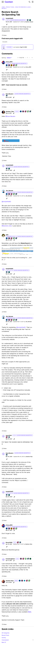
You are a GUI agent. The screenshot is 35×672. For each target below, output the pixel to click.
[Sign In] (32, 2)
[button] (3, 19)
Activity (4, 637)
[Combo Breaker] (12, 65)
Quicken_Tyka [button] (10, 111)
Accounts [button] (5, 41)
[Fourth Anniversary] (26, 111)
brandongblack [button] (10, 558)
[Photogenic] (7, 65)
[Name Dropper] (9, 65)
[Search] (29, 2)
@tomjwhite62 (6, 201)
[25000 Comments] (16, 238)
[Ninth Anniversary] (12, 194)
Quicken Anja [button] (29, 456)
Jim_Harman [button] (9, 190)
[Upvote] (4, 46)
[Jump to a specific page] (32, 57)
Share (4, 35)
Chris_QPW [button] (9, 61)
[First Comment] (28, 20)
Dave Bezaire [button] (9, 94)
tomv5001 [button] (9, 435)
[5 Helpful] (30, 559)
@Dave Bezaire (10, 116)
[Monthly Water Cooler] (25, 581)
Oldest (9, 58)
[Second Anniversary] (7, 437)
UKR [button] (7, 234)
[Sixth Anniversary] (14, 65)
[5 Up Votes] (30, 20)
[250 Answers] (16, 65)
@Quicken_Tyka (7, 226)
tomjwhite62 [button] (9, 18)
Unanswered (17, 640)
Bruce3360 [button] (9, 542)
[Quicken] (9, 2)
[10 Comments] (28, 559)
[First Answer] (26, 559)
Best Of (4, 642)
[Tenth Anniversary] (12, 238)
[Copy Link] (7, 24)
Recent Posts (5, 635)
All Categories (5, 633)
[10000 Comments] (30, 111)
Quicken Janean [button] (29, 21)
